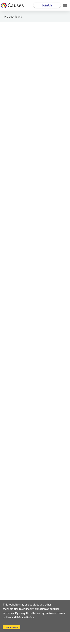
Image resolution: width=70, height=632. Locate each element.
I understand (11, 627)
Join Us (47, 5)
